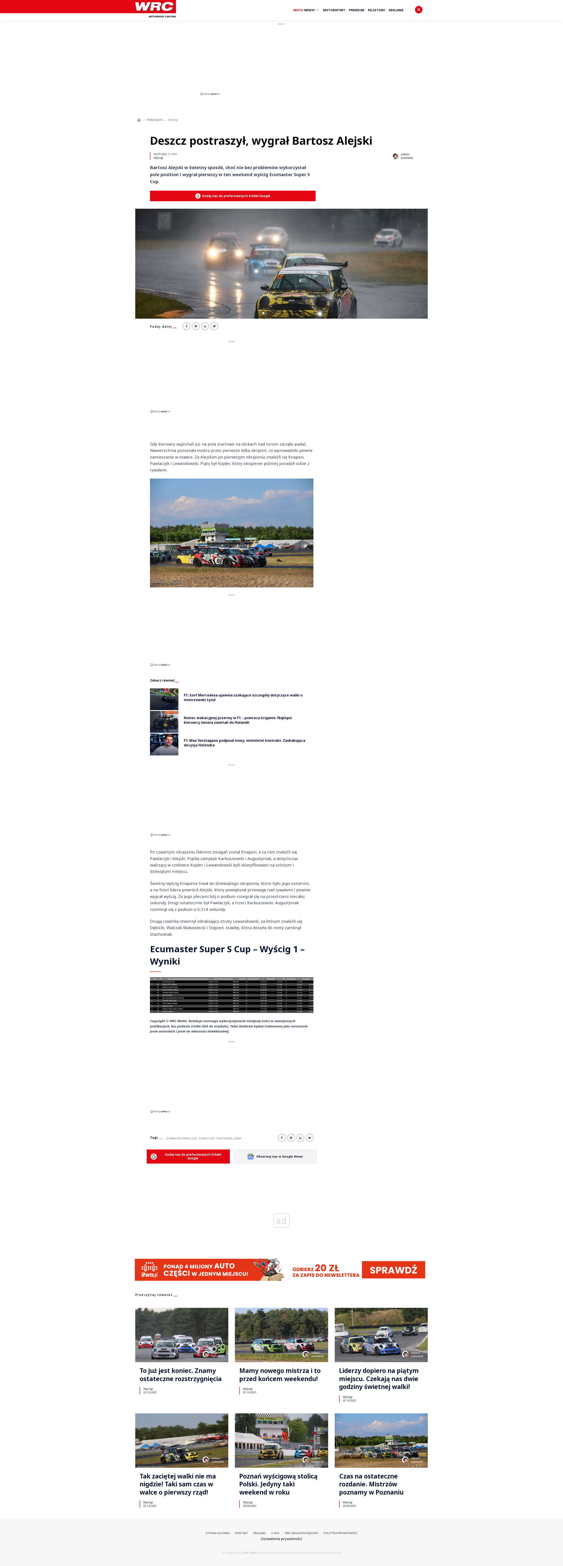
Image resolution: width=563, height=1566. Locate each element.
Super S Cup (206, 1138)
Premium (356, 10)
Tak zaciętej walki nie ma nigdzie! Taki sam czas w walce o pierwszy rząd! (178, 1484)
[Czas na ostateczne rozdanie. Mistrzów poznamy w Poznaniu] (381, 1440)
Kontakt (241, 1533)
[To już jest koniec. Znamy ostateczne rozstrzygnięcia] (181, 1335)
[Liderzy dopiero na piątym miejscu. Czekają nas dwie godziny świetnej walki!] (381, 1335)
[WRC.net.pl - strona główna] (139, 120)
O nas (275, 1533)
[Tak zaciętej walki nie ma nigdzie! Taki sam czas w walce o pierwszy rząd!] (181, 1440)
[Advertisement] (281, 59)
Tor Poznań (224, 1138)
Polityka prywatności (340, 1533)
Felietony (376, 10)
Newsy (304, 10)
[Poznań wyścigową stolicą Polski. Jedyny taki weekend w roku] (281, 1440)
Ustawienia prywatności (281, 1538)
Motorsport (334, 10)
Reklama (396, 10)
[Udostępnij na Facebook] (186, 326)
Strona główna (217, 1533)
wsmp (237, 1138)
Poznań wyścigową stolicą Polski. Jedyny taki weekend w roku (278, 1484)
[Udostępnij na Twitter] (214, 326)
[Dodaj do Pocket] (195, 326)
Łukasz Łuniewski (407, 156)
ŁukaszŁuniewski (218, 1354)
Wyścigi (158, 157)
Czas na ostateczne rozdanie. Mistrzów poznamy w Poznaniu (371, 1484)
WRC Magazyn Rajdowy (301, 1533)
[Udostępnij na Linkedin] (205, 326)
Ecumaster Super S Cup (181, 1138)
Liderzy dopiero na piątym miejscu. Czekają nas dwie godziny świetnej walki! (379, 1379)
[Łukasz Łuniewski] (395, 156)
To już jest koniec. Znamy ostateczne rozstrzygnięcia (181, 1375)
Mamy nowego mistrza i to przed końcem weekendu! (280, 1375)
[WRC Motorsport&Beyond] (155, 19)
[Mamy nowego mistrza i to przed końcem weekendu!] (281, 1335)
